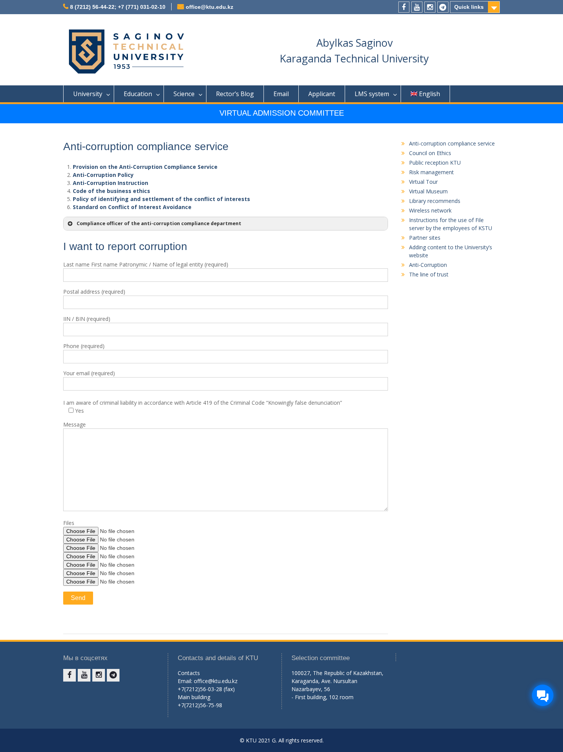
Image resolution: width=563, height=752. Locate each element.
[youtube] (416, 7)
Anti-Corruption (428, 264)
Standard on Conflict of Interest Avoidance (132, 207)
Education (138, 94)
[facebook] (403, 7)
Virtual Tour (423, 181)
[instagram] (429, 7)
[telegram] (442, 7)
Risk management (431, 172)
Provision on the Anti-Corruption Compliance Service (145, 166)
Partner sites (424, 237)
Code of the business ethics (111, 191)
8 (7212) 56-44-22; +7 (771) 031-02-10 (117, 7)
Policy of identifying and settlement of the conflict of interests (161, 199)
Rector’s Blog (235, 94)
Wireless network (430, 210)
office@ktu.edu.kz (209, 7)
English (429, 94)
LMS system (372, 94)
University (87, 94)
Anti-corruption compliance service (452, 143)
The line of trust (428, 274)
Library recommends (434, 200)
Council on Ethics (430, 153)
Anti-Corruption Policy (103, 174)
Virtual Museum (428, 191)
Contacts (189, 673)
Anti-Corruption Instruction (110, 182)
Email (281, 94)
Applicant (321, 94)
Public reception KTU (435, 162)
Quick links (469, 7)
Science (184, 94)
